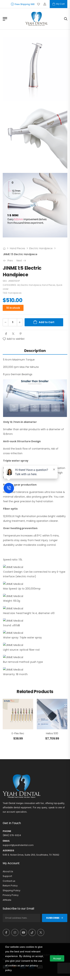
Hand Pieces (17, 248)
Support (7, 876)
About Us (8, 871)
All (18, 285)
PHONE (7, 831)
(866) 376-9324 (12, 835)
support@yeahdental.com (18, 845)
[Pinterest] (21, 333)
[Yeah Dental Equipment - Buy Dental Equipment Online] (36, 19)
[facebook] (6, 932)
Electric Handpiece (41, 248)
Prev (9, 260)
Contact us (9, 881)
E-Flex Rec (18, 733)
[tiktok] (32, 932)
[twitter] (40, 932)
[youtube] (23, 932)
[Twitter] (13, 333)
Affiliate (7, 900)
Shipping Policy (11, 890)
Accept (57, 958)
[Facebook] (6, 333)
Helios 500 (52, 733)
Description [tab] (35, 350)
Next (22, 260)
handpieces (15, 292)
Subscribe (52, 918)
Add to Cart (46, 322)
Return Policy (10, 885)
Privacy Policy (10, 895)
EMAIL (6, 840)
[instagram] (14, 932)
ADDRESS (8, 850)
